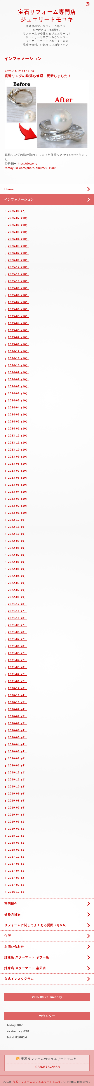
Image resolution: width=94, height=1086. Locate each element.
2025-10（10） (18, 281)
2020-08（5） (17, 716)
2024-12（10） (18, 351)
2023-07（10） (18, 470)
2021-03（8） (17, 667)
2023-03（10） (18, 498)
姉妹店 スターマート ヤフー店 (26, 957)
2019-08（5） (17, 800)
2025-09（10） (18, 288)
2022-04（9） (17, 576)
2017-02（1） (17, 884)
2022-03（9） (17, 583)
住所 (7, 936)
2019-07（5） (17, 807)
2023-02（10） (18, 505)
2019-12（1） (17, 772)
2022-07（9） (17, 554)
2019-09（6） (17, 793)
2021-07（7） (17, 639)
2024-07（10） (18, 386)
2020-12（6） (17, 688)
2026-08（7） (17, 211)
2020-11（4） (17, 695)
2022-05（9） (17, 569)
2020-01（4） (17, 765)
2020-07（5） (17, 723)
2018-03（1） (17, 842)
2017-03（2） (17, 877)
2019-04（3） (17, 814)
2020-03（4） (17, 751)
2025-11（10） (18, 274)
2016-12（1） (17, 891)
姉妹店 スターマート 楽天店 (25, 968)
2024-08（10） (18, 379)
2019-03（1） (17, 821)
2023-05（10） (18, 484)
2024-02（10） (18, 421)
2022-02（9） (17, 590)
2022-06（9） (17, 562)
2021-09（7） (17, 625)
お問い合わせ (14, 946)
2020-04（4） (17, 744)
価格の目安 (12, 914)
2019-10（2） (17, 786)
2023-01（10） (18, 512)
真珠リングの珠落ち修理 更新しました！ (38, 76)
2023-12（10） (18, 435)
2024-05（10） (18, 400)
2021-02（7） (17, 674)
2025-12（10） (18, 267)
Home (9, 189)
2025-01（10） (18, 344)
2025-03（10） (18, 330)
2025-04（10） (18, 323)
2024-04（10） (18, 407)
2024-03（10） (18, 414)
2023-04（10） (18, 491)
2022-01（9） (17, 597)
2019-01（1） (17, 828)
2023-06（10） (18, 477)
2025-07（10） (18, 302)
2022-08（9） (17, 547)
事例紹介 (10, 903)
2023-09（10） (18, 456)
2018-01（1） (17, 849)
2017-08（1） (17, 863)
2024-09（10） (18, 372)
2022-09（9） (17, 540)
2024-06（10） (18, 393)
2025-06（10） (18, 309)
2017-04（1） (17, 870)
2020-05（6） (17, 737)
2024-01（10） (18, 428)
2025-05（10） (18, 316)
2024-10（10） (18, 365)
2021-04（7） (17, 660)
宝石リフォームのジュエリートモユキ (37, 1081)
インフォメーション (19, 199)
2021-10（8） (17, 618)
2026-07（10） (18, 218)
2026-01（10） (18, 260)
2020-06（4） (17, 730)
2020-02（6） (17, 758)
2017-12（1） (17, 856)
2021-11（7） (17, 611)
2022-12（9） (17, 519)
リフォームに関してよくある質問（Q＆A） (36, 925)
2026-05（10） (18, 232)
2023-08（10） (18, 463)
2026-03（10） (18, 246)
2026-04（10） (18, 239)
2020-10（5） (17, 702)
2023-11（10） (18, 442)
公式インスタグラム (19, 978)
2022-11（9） (17, 526)
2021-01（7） (17, 681)
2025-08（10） (18, 295)
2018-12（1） (17, 835)
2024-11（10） (18, 358)
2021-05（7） (17, 653)
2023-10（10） (18, 449)
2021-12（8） (17, 604)
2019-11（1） (17, 779)
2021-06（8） (17, 646)
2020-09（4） (17, 709)
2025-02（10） (18, 337)
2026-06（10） (18, 225)
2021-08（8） (17, 632)
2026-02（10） (18, 253)
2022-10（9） (17, 533)
